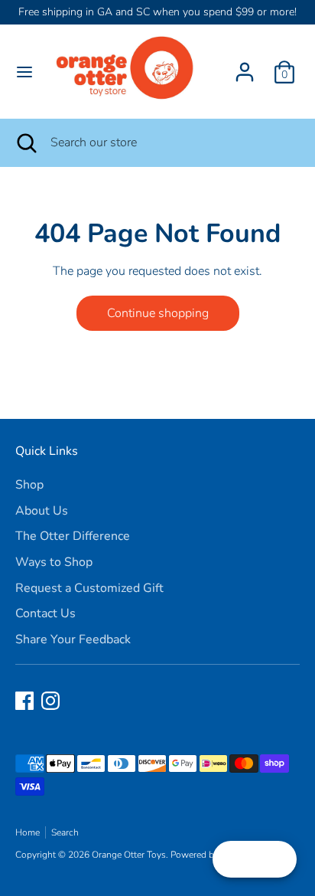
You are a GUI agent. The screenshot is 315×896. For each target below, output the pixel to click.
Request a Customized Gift (89, 588)
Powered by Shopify (211, 855)
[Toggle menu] (24, 72)
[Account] (244, 65)
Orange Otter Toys (129, 855)
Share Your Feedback (73, 639)
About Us (41, 510)
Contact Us (45, 613)
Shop (29, 484)
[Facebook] (24, 701)
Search (65, 832)
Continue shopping (158, 313)
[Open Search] (25, 142)
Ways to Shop (54, 562)
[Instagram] (50, 701)
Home (27, 832)
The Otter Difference (72, 536)
